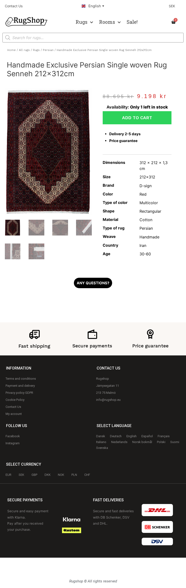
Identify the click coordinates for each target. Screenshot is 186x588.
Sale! (132, 22)
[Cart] (175, 22)
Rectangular (150, 211)
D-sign (146, 185)
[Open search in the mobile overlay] (93, 37)
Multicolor (149, 202)
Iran (143, 245)
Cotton (146, 219)
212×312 (147, 177)
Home (11, 50)
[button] (93, 283)
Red (143, 194)
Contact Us (14, 6)
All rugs (24, 50)
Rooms (107, 22)
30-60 (145, 254)
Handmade (149, 237)
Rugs (81, 22)
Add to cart (137, 117)
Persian (48, 50)
